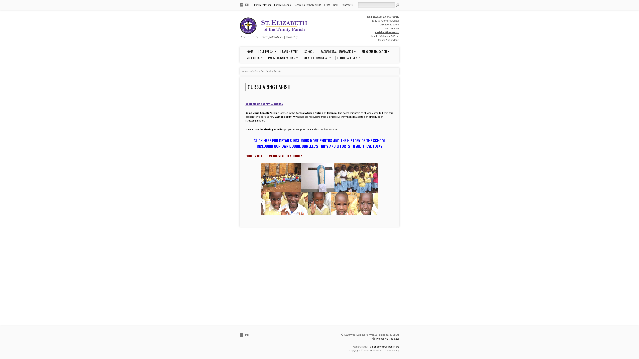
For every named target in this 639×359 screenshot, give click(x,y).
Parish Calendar (262, 4)
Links (335, 4)
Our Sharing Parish (271, 71)
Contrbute (347, 4)
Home (245, 71)
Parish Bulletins (282, 4)
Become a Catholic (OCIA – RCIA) (312, 4)
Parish (254, 71)
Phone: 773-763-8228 (387, 338)
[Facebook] (241, 4)
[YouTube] (246, 4)
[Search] (397, 5)
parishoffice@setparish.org (384, 346)
